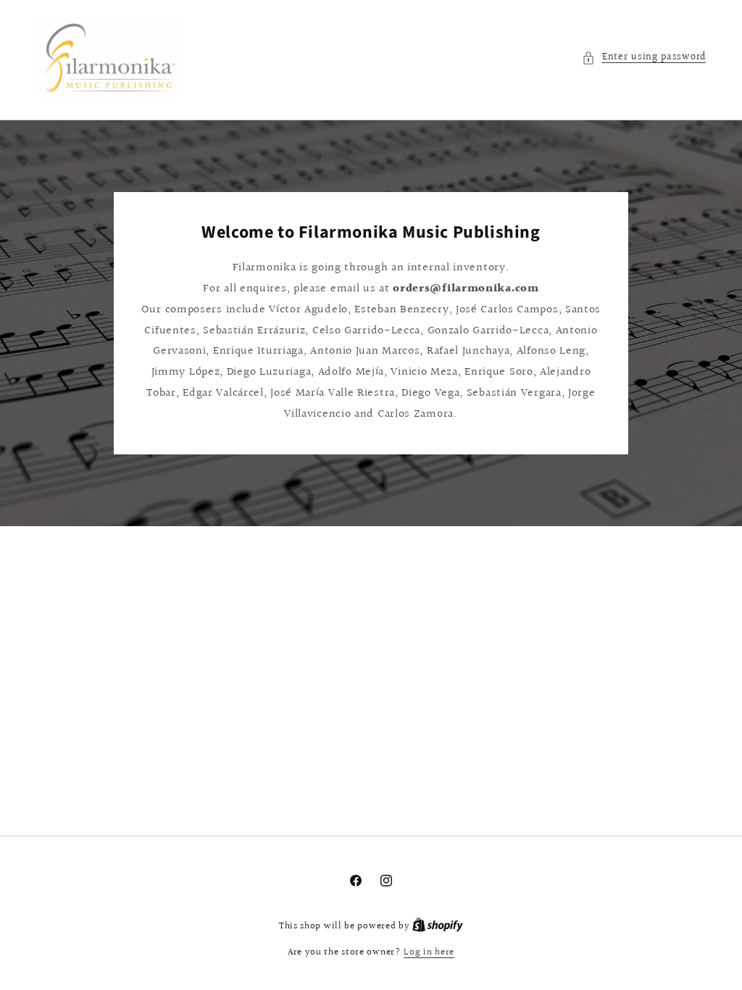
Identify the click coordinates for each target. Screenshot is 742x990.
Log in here (429, 953)
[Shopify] (437, 926)
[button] (644, 58)
